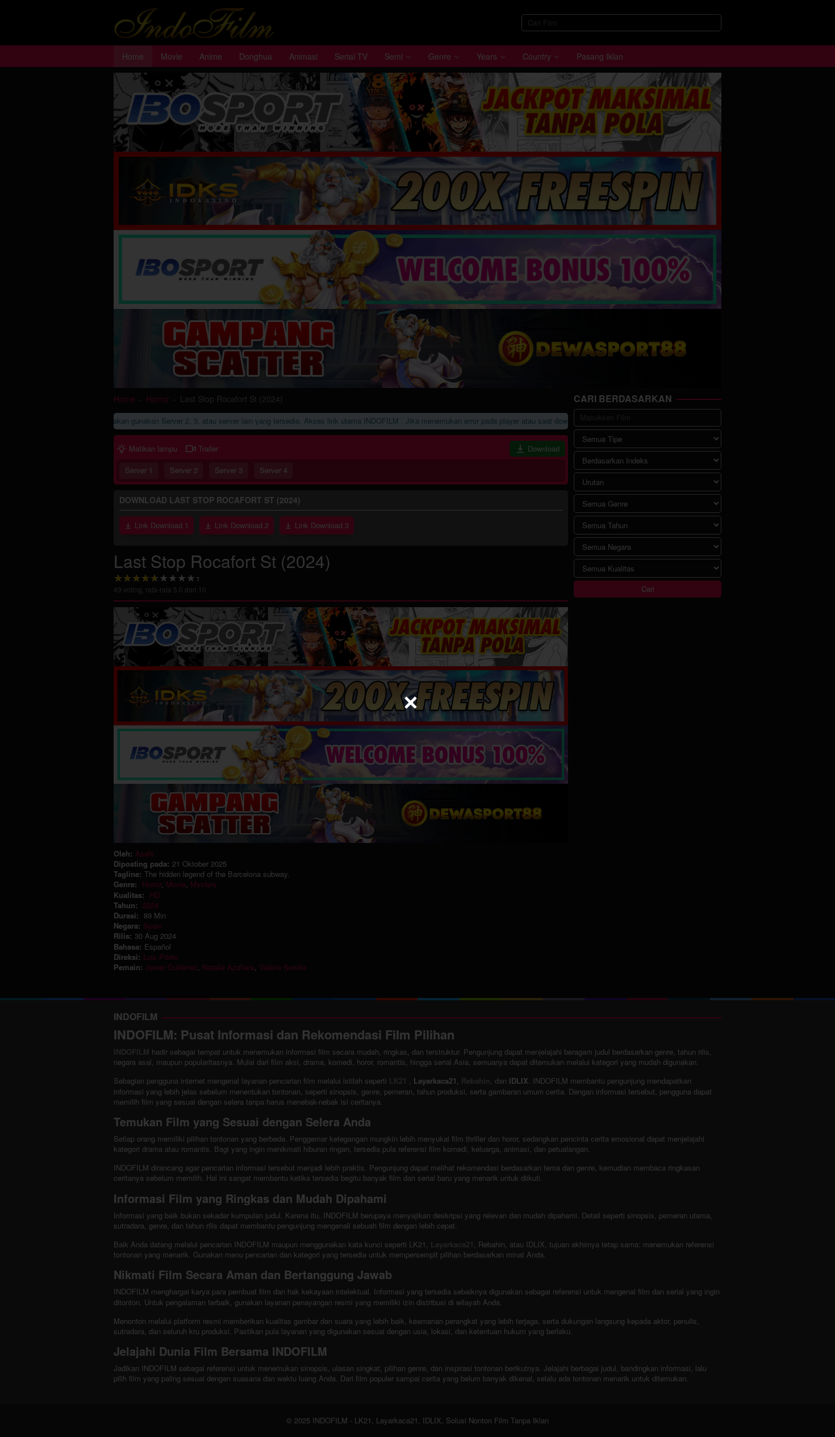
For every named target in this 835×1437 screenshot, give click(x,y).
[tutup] (411, 702)
